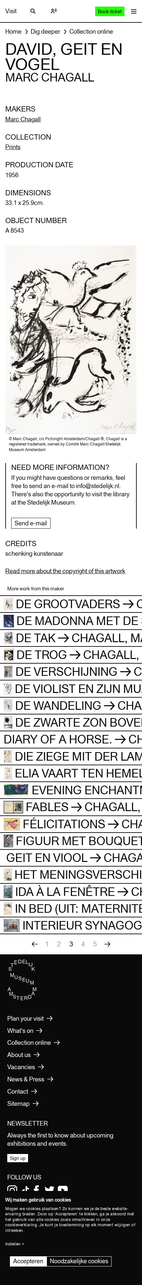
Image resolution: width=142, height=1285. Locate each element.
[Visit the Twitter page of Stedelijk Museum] (49, 1190)
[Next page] (107, 944)
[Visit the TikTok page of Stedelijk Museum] (25, 1190)
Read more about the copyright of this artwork (65, 571)
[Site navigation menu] (132, 11)
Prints (12, 146)
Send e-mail (31, 523)
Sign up (17, 1158)
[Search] (33, 11)
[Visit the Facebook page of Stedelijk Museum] (36, 1190)
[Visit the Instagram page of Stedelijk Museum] (12, 1190)
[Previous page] (35, 944)
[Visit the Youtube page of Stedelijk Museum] (63, 1190)
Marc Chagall (23, 119)
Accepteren (28, 1261)
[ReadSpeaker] (53, 11)
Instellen (12, 1244)
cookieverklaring (21, 1225)
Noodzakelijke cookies (79, 1261)
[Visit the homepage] (22, 998)
